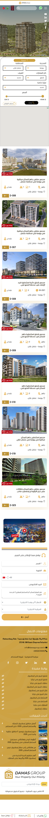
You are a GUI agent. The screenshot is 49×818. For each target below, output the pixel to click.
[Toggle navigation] (46, 8)
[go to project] (5, 195)
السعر (24, 92)
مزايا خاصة (41, 83)
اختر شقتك (23, 816)
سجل (44, 784)
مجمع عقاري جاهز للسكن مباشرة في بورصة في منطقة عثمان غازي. (31, 180)
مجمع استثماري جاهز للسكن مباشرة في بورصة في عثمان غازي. (30, 438)
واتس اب (40, 816)
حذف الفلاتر (8, 104)
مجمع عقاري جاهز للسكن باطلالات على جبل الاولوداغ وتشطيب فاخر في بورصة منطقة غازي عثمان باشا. (30, 490)
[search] (18, 8)
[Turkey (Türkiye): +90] (4, 577)
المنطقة (19, 63)
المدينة (43, 63)
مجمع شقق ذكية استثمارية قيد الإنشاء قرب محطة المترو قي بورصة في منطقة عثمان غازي (31, 284)
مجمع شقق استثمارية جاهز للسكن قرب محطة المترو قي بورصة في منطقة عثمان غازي (32, 335)
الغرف (20, 73)
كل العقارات (41, 73)
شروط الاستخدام (17, 657)
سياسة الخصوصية (31, 657)
